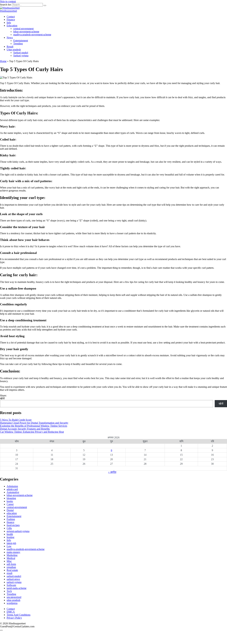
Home (3, 61)
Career (10, 504)
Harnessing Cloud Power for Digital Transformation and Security (34, 422)
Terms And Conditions (18, 614)
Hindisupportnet (8, 10)
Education (12, 25)
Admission (12, 486)
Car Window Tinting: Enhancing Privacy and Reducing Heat (32, 431)
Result (10, 46)
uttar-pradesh (13, 600)
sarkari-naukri (14, 576)
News (10, 37)
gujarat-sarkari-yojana (18, 531)
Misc (9, 561)
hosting (10, 537)
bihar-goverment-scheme (26, 31)
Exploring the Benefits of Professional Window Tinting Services (33, 425)
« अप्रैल (112, 472)
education (12, 513)
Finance (11, 19)
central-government (23, 28)
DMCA (11, 611)
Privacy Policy (14, 617)
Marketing (12, 555)
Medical (11, 558)
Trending (18, 43)
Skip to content (8, 1)
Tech (9, 591)
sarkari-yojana (14, 582)
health (10, 534)
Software (11, 585)
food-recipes (13, 525)
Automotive (13, 492)
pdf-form (11, 564)
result (9, 573)
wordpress (12, 603)
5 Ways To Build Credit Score (16, 419)
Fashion (11, 519)
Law (9, 546)
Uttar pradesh (14, 49)
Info (9, 22)
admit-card (12, 489)
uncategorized (14, 597)
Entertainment (20, 40)
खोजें (2, 398)
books (10, 501)
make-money (13, 552)
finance (10, 522)
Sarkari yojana (20, 55)
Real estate (12, 570)
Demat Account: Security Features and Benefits (25, 428)
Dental (10, 510)
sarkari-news (13, 579)
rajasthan (11, 567)
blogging (11, 498)
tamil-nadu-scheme (16, 588)
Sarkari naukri (20, 52)
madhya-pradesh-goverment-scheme (32, 34)
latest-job (11, 543)
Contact (11, 16)
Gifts (9, 528)
